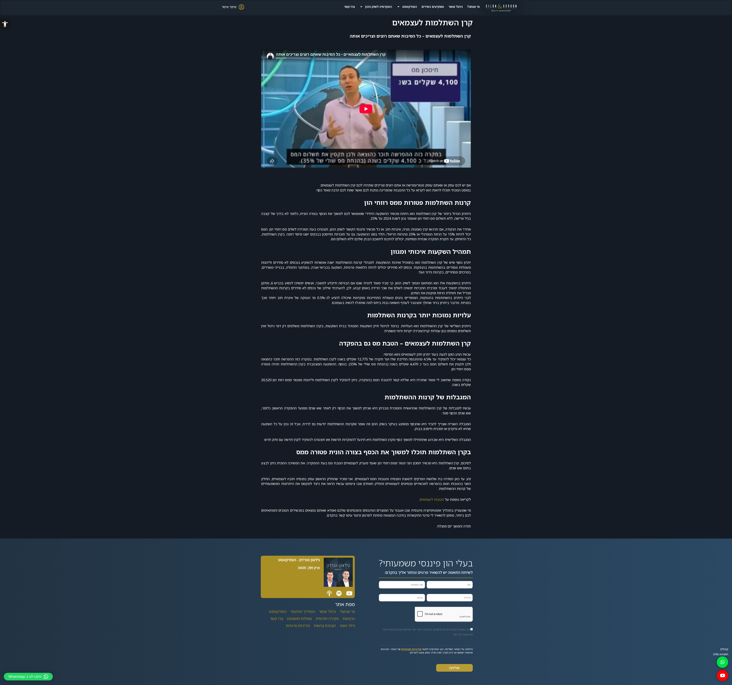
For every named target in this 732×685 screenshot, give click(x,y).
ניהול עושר (456, 7)
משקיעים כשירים (432, 7)
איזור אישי (229, 7)
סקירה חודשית (327, 618)
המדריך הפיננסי (302, 611)
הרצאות (349, 618)
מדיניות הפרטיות (411, 649)
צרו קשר (349, 7)
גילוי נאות (347, 625)
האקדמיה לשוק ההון (378, 7)
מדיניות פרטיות (298, 625)
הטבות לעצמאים (432, 499)
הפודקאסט (409, 7)
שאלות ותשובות (299, 618)
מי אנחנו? (473, 7)
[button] (5, 24)
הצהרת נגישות (325, 625)
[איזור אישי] (241, 7)
